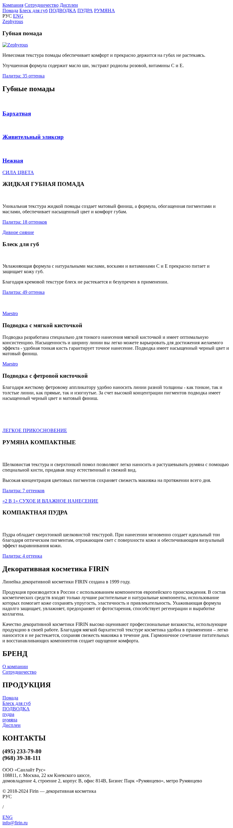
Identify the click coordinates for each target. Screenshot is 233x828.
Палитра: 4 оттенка (22, 555)
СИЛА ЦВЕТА (18, 172)
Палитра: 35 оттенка (23, 75)
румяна (9, 719)
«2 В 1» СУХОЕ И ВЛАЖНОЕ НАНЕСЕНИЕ (50, 500)
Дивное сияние (18, 232)
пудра (8, 714)
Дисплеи (69, 5)
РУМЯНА (104, 10)
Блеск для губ (33, 10)
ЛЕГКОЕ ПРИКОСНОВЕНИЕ (34, 430)
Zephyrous (12, 21)
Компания (12, 5)
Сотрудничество (42, 5)
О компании (15, 666)
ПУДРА (85, 10)
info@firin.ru (15, 822)
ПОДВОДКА (62, 10)
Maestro (10, 313)
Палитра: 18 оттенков (24, 222)
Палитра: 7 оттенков (23, 490)
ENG (18, 16)
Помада (10, 10)
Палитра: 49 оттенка (23, 292)
